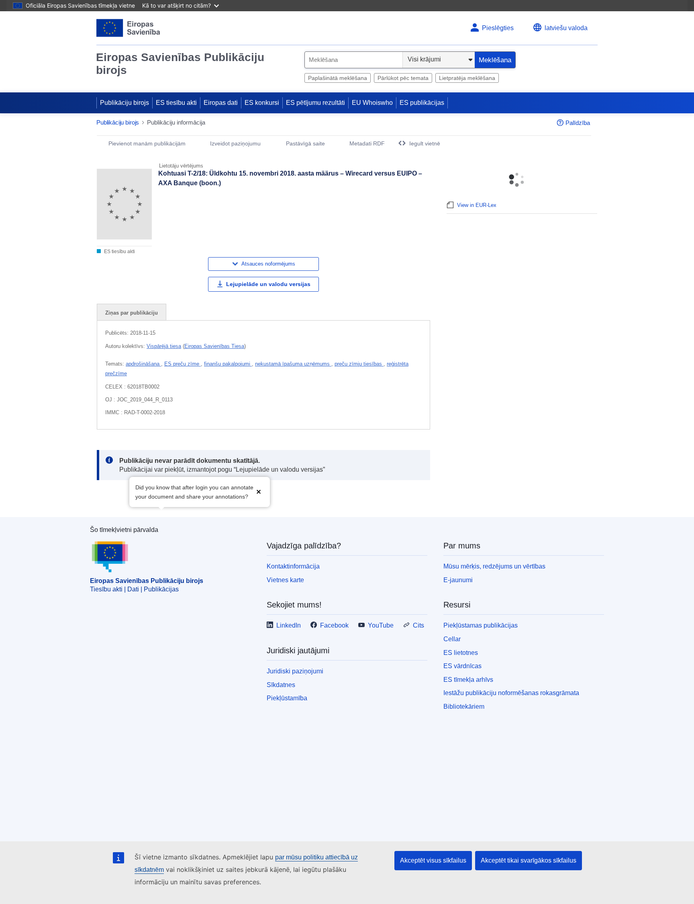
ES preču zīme (182, 364)
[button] (258, 491)
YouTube (381, 625)
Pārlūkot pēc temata (403, 78)
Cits (418, 625)
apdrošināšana (143, 364)
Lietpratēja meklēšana (467, 78)
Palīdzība (577, 122)
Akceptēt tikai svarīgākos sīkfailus (528, 860)
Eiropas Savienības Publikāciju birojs (180, 63)
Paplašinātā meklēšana (337, 78)
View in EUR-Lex (476, 205)
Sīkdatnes (281, 684)
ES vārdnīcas (462, 666)
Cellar (452, 639)
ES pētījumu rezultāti (315, 102)
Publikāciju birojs (124, 102)
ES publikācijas (422, 102)
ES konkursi (262, 102)
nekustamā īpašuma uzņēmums (293, 364)
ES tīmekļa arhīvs (468, 679)
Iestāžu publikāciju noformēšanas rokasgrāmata (511, 692)
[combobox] (353, 60)
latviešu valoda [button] (566, 28)
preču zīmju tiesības (359, 364)
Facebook (334, 625)
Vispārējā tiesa (164, 346)
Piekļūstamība (287, 698)
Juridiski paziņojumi (295, 671)
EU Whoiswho (372, 102)
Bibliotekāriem (463, 706)
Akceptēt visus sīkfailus (433, 860)
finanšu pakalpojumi (228, 364)
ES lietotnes (460, 652)
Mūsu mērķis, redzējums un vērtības (494, 566)
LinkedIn (288, 625)
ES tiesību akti (176, 102)
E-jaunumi (458, 580)
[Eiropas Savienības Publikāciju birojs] (128, 28)
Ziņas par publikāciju (131, 313)
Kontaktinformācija (293, 566)
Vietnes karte (285, 580)
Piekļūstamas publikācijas (480, 625)
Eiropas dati (221, 102)
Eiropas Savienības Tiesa (214, 346)
